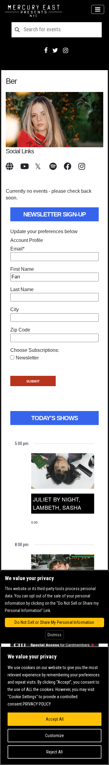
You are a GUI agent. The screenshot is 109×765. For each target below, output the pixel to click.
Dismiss (54, 634)
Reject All (54, 752)
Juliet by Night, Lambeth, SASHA (57, 503)
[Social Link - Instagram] (65, 50)
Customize (54, 735)
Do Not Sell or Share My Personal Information (54, 622)
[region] (54, 706)
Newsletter (27, 357)
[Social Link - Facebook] (46, 50)
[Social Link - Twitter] (55, 50)
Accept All (55, 719)
